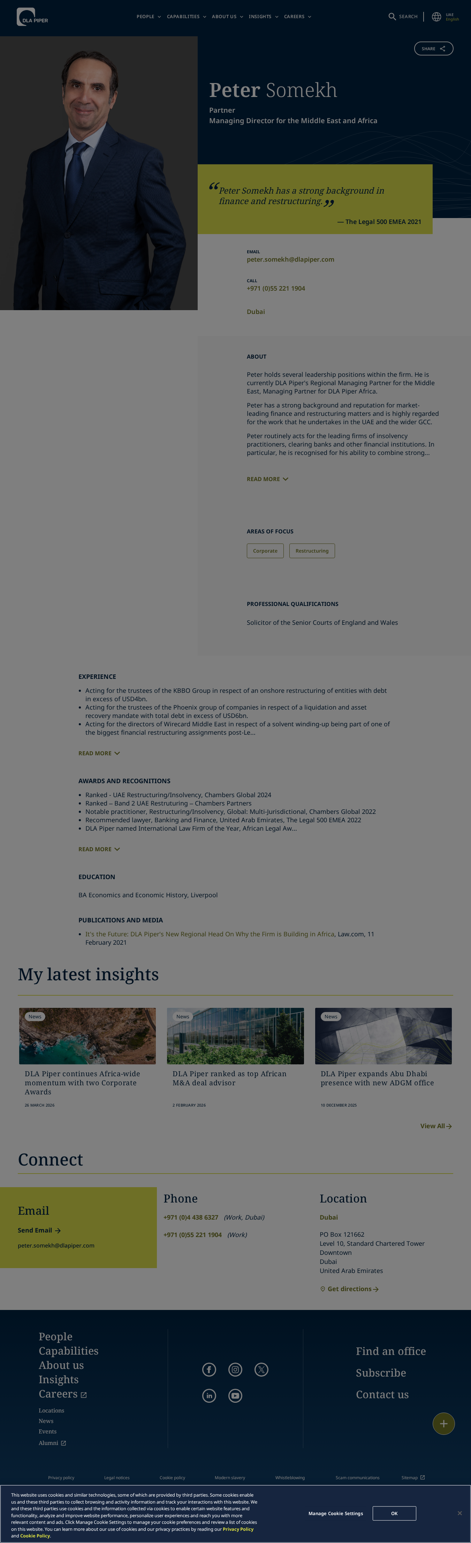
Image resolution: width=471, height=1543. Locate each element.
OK (394, 1513)
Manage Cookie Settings (336, 1513)
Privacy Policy (238, 1529)
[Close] (460, 1513)
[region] (235, 1514)
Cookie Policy (35, 1536)
